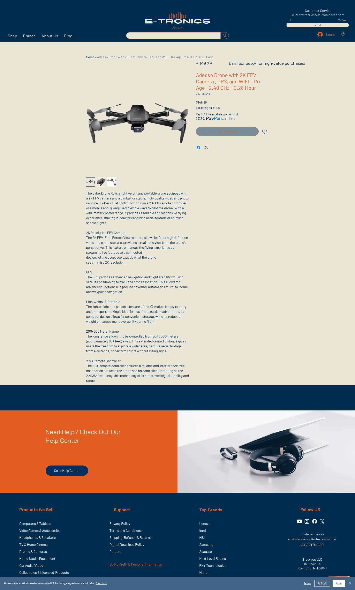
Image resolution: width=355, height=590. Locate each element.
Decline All (322, 583)
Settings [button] (307, 583)
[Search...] (224, 35)
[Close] (350, 583)
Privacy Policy (101, 583)
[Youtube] (299, 521)
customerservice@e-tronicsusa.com (318, 15)
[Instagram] (307, 521)
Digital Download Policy (126, 544)
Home (90, 57)
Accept (339, 583)
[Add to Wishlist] (264, 131)
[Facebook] (314, 521)
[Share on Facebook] (198, 147)
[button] (12, 35)
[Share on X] (206, 147)
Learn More (228, 118)
